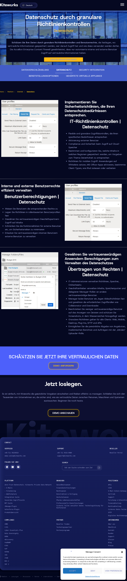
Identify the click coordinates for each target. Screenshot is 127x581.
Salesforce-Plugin (12, 509)
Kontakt (111, 530)
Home (2, 92)
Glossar (111, 539)
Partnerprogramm (62, 530)
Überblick (112, 527)
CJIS (6, 527)
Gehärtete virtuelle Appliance (84, 75)
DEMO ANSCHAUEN (63, 413)
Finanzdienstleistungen (66, 488)
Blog (110, 542)
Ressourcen (27, 576)
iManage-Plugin (11, 506)
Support (111, 497)
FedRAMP (8, 542)
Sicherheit (20, 92)
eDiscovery (9, 539)
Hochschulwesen (62, 497)
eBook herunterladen (63, 59)
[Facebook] (18, 467)
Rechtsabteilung (114, 506)
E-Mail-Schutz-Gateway (117, 491)
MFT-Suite (8, 503)
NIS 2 (7, 561)
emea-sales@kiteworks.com (15, 456)
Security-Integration (91, 69)
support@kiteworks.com (66, 456)
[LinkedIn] (7, 467)
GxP (6, 549)
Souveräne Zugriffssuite (15, 500)
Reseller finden (62, 524)
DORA (6, 536)
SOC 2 (7, 564)
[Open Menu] (122, 4)
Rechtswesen (61, 491)
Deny (93, 571)
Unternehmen (48, 576)
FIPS (6, 546)
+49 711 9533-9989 (64, 453)
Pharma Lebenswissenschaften (68, 500)
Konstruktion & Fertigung (66, 494)
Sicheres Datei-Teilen (117, 509)
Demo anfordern (63, 365)
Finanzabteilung (114, 503)
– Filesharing (10, 491)
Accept (72, 571)
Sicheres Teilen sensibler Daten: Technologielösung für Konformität (79, 507)
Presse (110, 546)
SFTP (110, 512)
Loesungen (15, 576)
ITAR (6, 558)
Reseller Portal (116, 453)
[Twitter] (12, 467)
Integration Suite (12, 497)
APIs (110, 485)
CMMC (6, 524)
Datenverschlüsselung (35, 69)
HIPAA (7, 552)
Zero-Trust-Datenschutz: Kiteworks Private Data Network (28, 485)
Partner (36, 576)
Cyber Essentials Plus (14, 530)
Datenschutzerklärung (92, 576)
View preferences (113, 571)
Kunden (110, 533)
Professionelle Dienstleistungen (69, 503)
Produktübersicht (11, 512)
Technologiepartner (64, 527)
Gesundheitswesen (63, 485)
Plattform (10, 92)
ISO (6, 555)
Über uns (111, 524)
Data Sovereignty (11, 533)
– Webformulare (11, 494)
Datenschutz (64, 69)
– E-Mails (8, 488)
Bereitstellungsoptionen (43, 75)
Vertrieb (111, 494)
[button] (122, 552)
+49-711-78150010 (11, 453)
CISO (110, 488)
